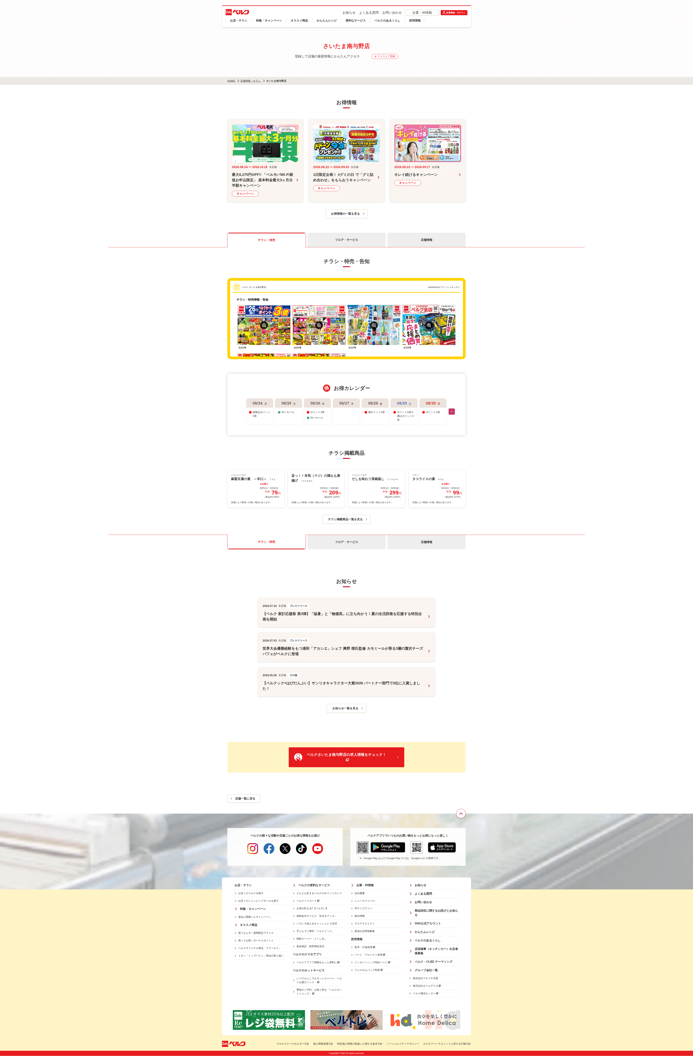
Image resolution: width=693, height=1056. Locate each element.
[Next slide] (452, 412)
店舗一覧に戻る (245, 798)
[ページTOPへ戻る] (461, 813)
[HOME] (237, 12)
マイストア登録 (386, 56)
